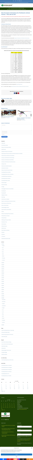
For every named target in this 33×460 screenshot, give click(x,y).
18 (10, 387)
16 (1, 387)
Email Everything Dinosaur (23, 409)
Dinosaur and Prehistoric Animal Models (8, 159)
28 (23, 388)
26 (14, 388)
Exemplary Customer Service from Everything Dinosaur (8, 426)
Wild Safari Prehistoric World (6, 238)
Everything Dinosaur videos (6, 180)
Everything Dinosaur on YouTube (6, 375)
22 (27, 387)
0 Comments (26, 86)
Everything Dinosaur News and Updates (17, 86)
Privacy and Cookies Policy (5, 332)
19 (14, 387)
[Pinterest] (4, 419)
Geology (3, 186)
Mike (2, 86)
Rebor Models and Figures (5, 230)
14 (23, 386)
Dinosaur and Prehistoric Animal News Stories (8, 161)
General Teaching (4, 184)
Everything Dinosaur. (19, 84)
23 (1, 388)
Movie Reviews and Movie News (6, 203)
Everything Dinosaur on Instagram (7, 367)
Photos (3, 211)
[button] (2, 115)
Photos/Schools (4, 217)
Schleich (3, 232)
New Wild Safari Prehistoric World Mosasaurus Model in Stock (8, 436)
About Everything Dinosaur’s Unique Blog (8, 330)
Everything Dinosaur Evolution (6, 172)
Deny (16, 456)
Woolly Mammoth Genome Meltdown (7, 116)
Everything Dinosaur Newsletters (6, 176)
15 (27, 386)
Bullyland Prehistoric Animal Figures (7, 151)
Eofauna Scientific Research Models (7, 170)
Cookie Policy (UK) (4, 336)
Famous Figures (4, 182)
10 (3, 404)
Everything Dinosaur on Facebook (7, 365)
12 (14, 386)
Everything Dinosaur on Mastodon (7, 369)
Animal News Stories (5, 145)
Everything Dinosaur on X (5, 373)
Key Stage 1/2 (4, 190)
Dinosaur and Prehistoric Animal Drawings (8, 157)
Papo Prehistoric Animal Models (6, 209)
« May (2, 391)
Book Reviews (4, 149)
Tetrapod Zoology (4, 352)
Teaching (3, 234)
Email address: (19, 425)
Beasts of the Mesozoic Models (6, 147)
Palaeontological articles (5, 207)
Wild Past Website (4, 354)
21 (23, 387)
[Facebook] (1, 419)
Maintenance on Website (5, 199)
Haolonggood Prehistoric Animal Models (7, 188)
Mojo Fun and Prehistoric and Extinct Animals (8, 201)
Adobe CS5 (3, 143)
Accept (16, 454)
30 (1, 408)
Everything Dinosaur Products (6, 178)
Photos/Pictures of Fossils (5, 215)
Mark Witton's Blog (4, 346)
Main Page (23, 86)
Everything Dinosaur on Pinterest (6, 371)
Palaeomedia (4, 348)
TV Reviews (3, 236)
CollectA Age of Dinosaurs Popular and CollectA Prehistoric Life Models (12, 153)
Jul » (4, 391)
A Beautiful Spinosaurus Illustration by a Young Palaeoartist (8, 432)
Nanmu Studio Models (5, 205)
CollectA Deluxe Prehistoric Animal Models (8, 155)
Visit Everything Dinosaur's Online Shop (7, 359)
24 (3, 407)
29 (27, 388)
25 (10, 388)
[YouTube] (5, 419)
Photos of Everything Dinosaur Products (7, 213)
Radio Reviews (4, 228)
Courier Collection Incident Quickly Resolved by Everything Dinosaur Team (8, 429)
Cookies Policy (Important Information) (7, 334)
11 (5, 404)
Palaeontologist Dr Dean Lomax (6, 350)
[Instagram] (8, 419)
